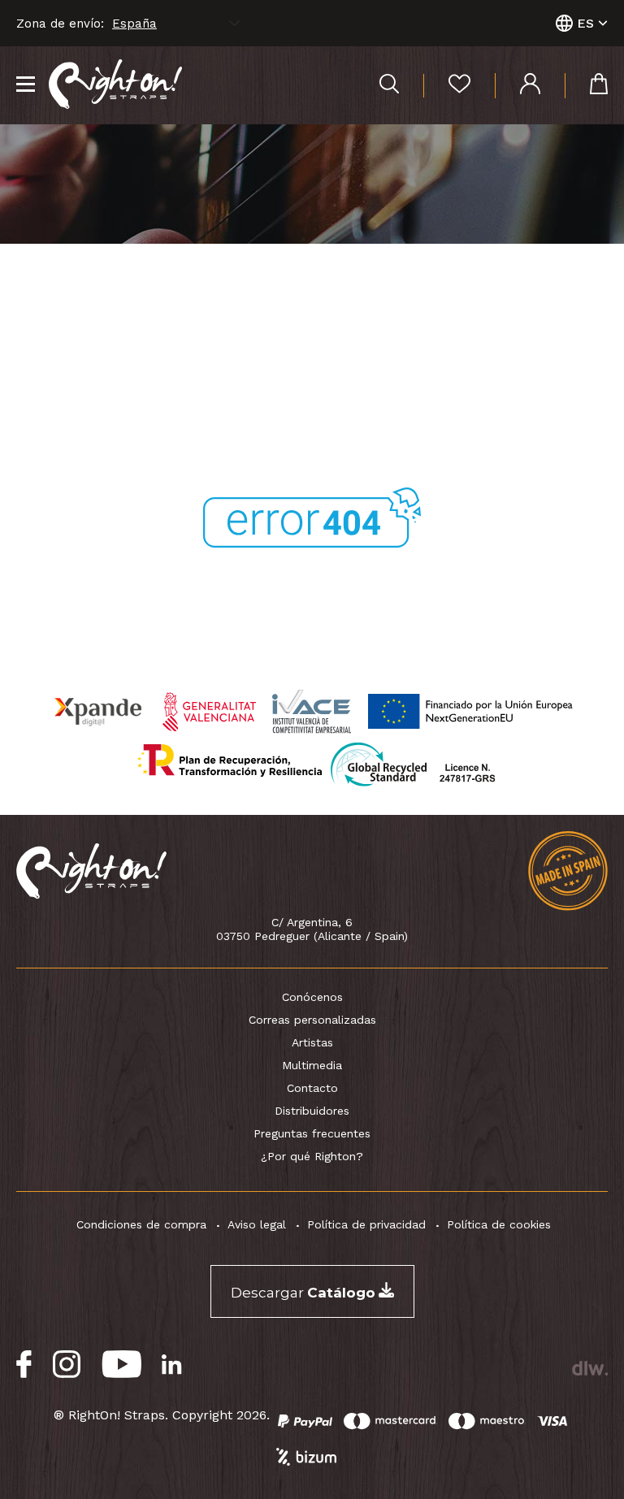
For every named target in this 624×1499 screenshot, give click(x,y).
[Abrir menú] (25, 85)
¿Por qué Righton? (312, 1156)
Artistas (312, 1042)
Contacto (312, 1087)
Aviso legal (257, 1224)
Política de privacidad (366, 1224)
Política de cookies (499, 1224)
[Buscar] (389, 85)
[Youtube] (121, 1364)
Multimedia (312, 1065)
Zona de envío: (60, 23)
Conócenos (312, 996)
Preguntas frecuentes (312, 1133)
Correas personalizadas (312, 1019)
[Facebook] (24, 1364)
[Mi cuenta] (517, 85)
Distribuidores (312, 1110)
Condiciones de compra (141, 1224)
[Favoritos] (446, 85)
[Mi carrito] (586, 85)
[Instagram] (67, 1364)
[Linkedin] (172, 1364)
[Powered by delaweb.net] (589, 1368)
